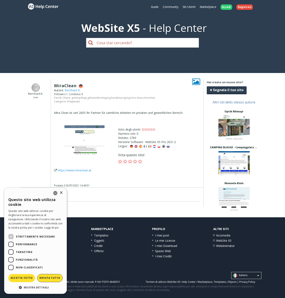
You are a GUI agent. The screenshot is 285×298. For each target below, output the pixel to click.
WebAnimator (225, 246)
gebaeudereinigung (99, 97)
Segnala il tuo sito (227, 90)
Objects (232, 282)
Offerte (99, 251)
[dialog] (35, 241)
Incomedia (223, 235)
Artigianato (73, 101)
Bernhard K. (73, 90)
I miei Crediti (163, 256)
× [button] (61, 192)
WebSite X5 (223, 241)
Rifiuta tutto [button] (49, 278)
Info (234, 135)
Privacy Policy (247, 282)
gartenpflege (79, 97)
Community (170, 7)
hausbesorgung (120, 97)
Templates (101, 235)
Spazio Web (163, 251)
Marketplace (208, 7)
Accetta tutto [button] (22, 278)
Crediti (98, 246)
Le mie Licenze (165, 241)
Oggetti (99, 241)
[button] (35, 287)
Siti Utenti (189, 7)
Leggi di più (51, 227)
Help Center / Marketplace (197, 282)
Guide (155, 7)
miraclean (149, 97)
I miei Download (166, 246)
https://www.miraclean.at (74, 170)
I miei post (162, 235)
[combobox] (55, 193)
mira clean (136, 97)
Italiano (243, 275)
